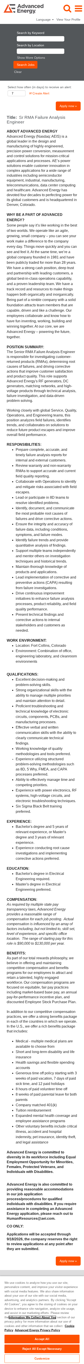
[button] (78, 8)
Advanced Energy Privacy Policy (37, 1330)
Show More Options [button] (31, 57)
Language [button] (44, 19)
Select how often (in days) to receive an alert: (40, 87)
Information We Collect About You (32, 1317)
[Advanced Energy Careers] (22, 8)
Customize (42, 1358)
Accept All (42, 1339)
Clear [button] (18, 72)
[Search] (67, 8)
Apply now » (68, 106)
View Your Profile (68, 19)
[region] (42, 1320)
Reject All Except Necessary (42, 1348)
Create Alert (40, 93)
